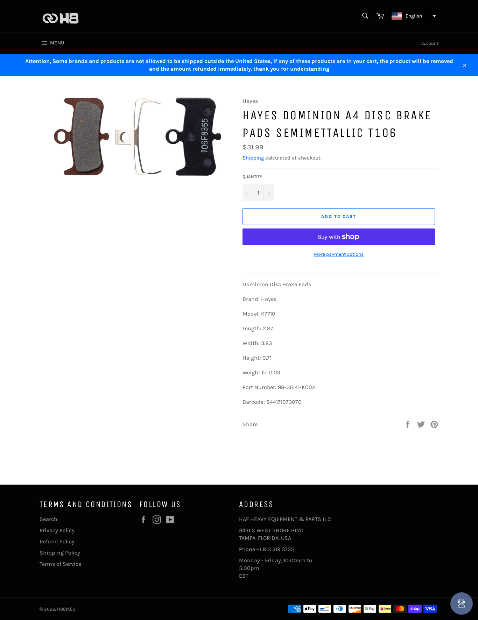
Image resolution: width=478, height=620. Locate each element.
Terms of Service (60, 564)
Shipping (253, 158)
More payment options (339, 254)
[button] (412, 16)
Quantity (252, 176)
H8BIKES (66, 609)
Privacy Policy (57, 530)
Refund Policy (57, 541)
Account (429, 43)
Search (48, 519)
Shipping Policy (60, 552)
